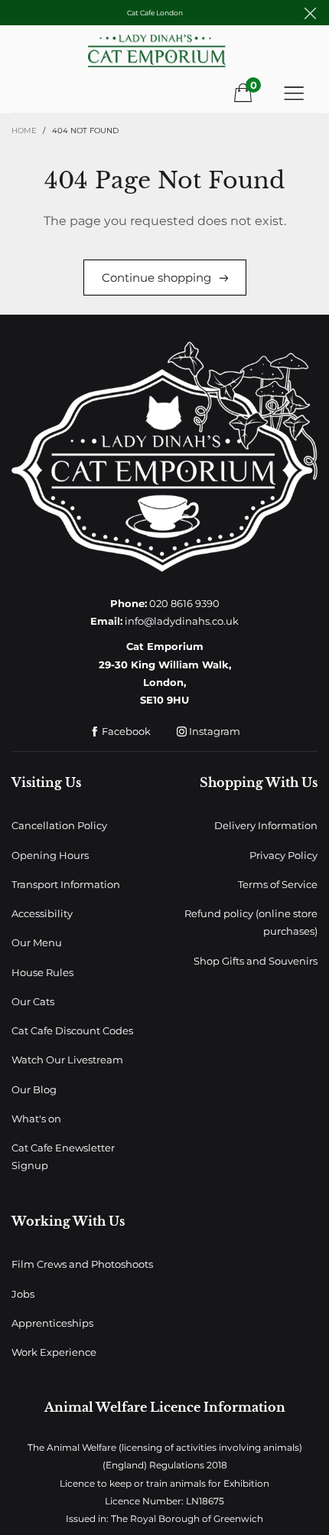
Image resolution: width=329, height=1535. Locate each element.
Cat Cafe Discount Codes (72, 1030)
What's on (36, 1118)
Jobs (22, 1294)
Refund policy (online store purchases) (251, 922)
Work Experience (53, 1352)
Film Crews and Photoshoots (82, 1264)
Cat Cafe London (155, 12)
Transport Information (65, 884)
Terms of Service (278, 884)
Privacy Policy (283, 855)
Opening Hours (50, 855)
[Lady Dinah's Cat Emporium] (164, 56)
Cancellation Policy (59, 825)
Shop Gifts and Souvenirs (256, 961)
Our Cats (32, 1001)
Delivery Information (266, 825)
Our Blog (34, 1089)
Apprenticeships (52, 1323)
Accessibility (42, 913)
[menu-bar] (294, 92)
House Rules (42, 972)
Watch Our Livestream (67, 1059)
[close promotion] (309, 12)
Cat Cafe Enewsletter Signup (63, 1156)
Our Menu (36, 942)
